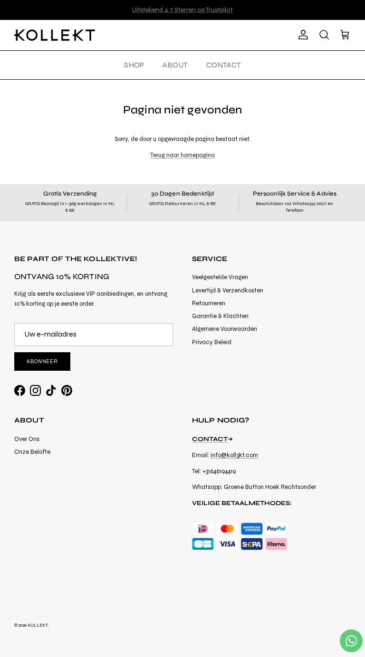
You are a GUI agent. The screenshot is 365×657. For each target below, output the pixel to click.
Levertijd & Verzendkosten (227, 290)
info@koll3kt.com (234, 455)
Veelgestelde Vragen (220, 277)
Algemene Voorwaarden (224, 329)
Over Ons (26, 439)
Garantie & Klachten (220, 316)
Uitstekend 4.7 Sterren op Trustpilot (182, 10)
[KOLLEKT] (54, 35)
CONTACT (223, 64)
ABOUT (175, 64)
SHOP (134, 64)
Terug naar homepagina (182, 155)
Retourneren (208, 303)
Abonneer (42, 361)
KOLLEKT (38, 625)
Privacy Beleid (211, 342)
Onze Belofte (32, 452)
